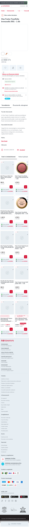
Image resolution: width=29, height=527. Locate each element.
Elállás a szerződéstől (5, 387)
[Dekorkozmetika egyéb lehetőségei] (15, 10)
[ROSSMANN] (7, 341)
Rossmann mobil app (5, 417)
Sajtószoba (3, 407)
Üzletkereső (3, 452)
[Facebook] (5, 501)
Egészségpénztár (4, 424)
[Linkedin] (16, 501)
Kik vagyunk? (4, 398)
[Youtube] (12, 501)
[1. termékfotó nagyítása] (14, 37)
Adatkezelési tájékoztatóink (7, 385)
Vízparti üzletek (4, 426)
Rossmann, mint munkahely (7, 439)
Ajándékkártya (4, 422)
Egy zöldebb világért (5, 405)
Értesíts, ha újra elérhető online (11, 91)
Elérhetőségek (4, 445)
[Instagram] (9, 501)
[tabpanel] (14, 130)
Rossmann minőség (5, 400)
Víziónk (2, 402)
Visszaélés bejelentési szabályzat (8, 390)
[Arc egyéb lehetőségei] (21, 10)
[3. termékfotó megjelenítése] (10, 53)
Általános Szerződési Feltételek (7, 383)
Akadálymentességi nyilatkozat (7, 392)
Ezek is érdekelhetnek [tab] (8, 157)
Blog (2, 409)
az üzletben (10, 191)
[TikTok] (2, 501)
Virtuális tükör (4, 428)
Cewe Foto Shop (4, 419)
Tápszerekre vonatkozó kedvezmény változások (11, 381)
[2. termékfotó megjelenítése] (6, 53)
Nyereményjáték (4, 411)
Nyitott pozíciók (4, 437)
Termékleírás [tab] (6, 105)
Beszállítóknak (4, 449)
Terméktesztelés (4, 430)
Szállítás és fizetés (5, 379)
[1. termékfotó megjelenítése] (2, 53)
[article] (14, 131)
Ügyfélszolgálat (4, 447)
